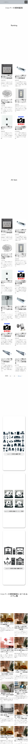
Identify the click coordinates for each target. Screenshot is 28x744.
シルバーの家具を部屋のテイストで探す (14, 511)
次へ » (19, 375)
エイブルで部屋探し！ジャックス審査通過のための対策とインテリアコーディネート (21, 740)
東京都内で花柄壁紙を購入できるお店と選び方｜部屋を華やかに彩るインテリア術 (7, 651)
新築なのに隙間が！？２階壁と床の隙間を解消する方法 (21, 650)
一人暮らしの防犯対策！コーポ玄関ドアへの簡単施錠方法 (21, 672)
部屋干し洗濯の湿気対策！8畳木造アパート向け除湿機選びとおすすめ (21, 692)
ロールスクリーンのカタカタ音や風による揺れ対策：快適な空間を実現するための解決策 (21, 627)
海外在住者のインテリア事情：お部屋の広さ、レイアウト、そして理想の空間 (21, 717)
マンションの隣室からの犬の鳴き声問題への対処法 (7, 673)
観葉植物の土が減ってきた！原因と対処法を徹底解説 (7, 694)
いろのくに (6, 2)
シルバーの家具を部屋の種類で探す (14, 568)
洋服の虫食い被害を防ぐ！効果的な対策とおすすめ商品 (7, 737)
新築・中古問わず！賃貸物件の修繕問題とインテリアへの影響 (7, 624)
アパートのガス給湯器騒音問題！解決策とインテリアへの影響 (7, 715)
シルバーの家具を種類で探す (14, 454)
